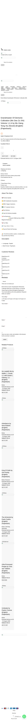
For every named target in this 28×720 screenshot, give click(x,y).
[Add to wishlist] (3, 368)
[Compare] (3, 395)
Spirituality (4, 528)
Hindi (3, 674)
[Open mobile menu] (14, 78)
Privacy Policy (5, 696)
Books (5, 98)
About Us (4, 692)
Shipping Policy (5, 701)
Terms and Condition (6, 699)
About (3, 661)
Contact (4, 659)
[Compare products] (14, 67)
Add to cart (5, 156)
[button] (5, 392)
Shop (3, 663)
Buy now (13, 156)
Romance (7, 479)
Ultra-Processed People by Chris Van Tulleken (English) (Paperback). (7, 569)
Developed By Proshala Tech (11, 706)
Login (3, 666)
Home (2, 98)
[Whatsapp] (24, 716)
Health (3, 676)
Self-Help (7, 526)
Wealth (3, 679)
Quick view (7, 395)
